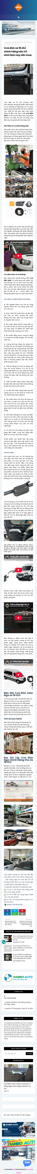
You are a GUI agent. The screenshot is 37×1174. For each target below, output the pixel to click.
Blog (13, 1169)
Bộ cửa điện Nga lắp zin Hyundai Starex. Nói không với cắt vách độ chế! (23, 938)
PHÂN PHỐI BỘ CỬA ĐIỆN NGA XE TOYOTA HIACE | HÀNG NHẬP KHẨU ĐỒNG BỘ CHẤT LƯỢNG (22, 956)
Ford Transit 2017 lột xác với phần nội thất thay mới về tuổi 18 (22, 947)
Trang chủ (7, 42)
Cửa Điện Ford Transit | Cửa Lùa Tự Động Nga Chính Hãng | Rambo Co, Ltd (17, 1086)
